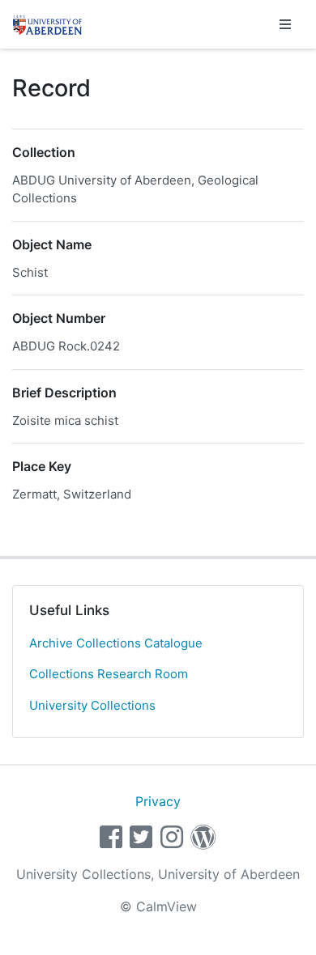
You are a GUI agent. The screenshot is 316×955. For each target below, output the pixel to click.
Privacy (158, 801)
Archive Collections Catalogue (116, 643)
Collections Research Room (108, 673)
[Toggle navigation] (285, 24)
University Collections (92, 705)
